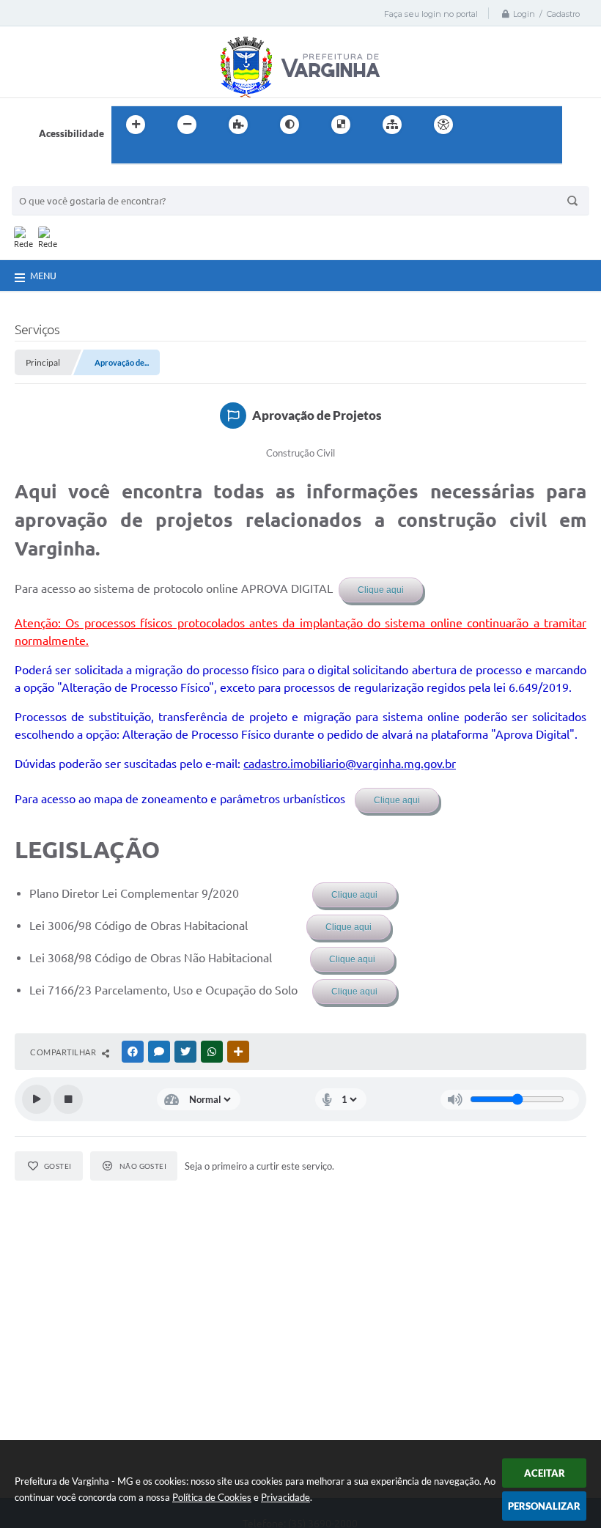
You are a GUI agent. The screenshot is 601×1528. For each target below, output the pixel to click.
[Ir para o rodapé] (158, 154)
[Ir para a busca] (126, 154)
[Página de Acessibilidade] (443, 124)
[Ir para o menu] (517, 124)
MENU (43, 275)
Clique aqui (381, 590)
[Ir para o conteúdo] (485, 124)
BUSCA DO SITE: (55, 179)
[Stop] (68, 1099)
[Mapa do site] (392, 124)
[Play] (36, 1099)
